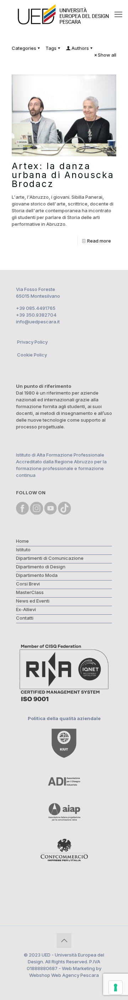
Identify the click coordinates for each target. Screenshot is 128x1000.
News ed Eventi (32, 601)
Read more (99, 241)
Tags (51, 48)
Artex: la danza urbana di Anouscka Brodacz (63, 175)
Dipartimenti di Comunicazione (50, 558)
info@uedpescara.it (38, 321)
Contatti (24, 618)
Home (22, 541)
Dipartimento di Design (40, 566)
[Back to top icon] (64, 940)
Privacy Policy (32, 342)
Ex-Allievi (26, 609)
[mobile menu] (118, 14)
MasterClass (30, 592)
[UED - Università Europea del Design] (64, 14)
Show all (107, 55)
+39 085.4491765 (35, 308)
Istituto (23, 549)
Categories (24, 48)
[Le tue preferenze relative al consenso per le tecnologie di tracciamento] (115, 987)
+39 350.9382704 (36, 315)
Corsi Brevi (28, 584)
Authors (80, 48)
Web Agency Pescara (75, 975)
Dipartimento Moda (37, 575)
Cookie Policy (32, 355)
